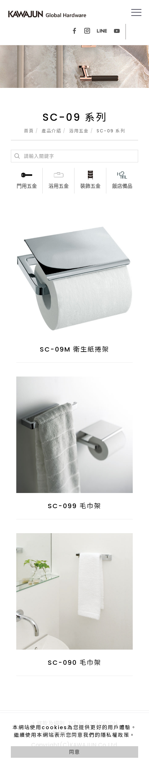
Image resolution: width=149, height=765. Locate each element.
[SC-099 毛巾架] (74, 434)
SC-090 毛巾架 (74, 662)
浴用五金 (79, 131)
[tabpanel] (74, 66)
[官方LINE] (101, 31)
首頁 (29, 131)
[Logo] (47, 13)
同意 (74, 752)
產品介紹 (51, 131)
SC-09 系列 (111, 131)
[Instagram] (87, 31)
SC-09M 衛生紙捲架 (74, 349)
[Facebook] (74, 31)
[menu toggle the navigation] (136, 12)
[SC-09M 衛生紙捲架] (74, 278)
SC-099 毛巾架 (74, 505)
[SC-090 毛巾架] (74, 591)
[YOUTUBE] (116, 31)
